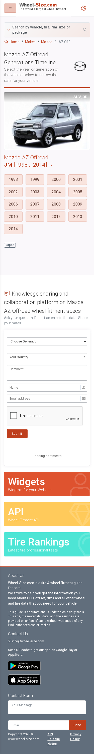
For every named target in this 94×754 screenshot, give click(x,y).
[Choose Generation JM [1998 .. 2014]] (47, 341)
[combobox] (47, 358)
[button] (47, 29)
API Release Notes (53, 739)
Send (77, 725)
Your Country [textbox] (19, 357)
